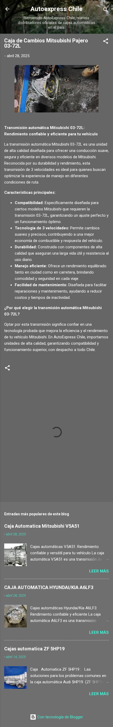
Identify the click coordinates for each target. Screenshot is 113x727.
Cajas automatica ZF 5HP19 (34, 648)
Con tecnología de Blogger (59, 717)
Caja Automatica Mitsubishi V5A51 (42, 526)
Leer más (99, 571)
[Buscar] (105, 11)
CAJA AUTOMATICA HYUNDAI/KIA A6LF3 (48, 587)
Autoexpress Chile (56, 9)
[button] (105, 42)
